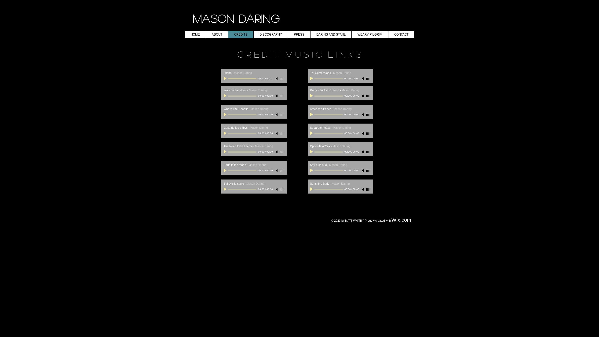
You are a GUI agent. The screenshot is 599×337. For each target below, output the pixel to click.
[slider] (282, 79)
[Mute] (277, 78)
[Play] (225, 79)
